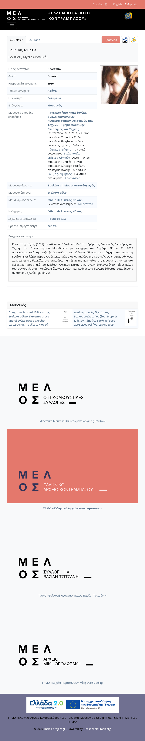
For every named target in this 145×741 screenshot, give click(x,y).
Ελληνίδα (54, 98)
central (52, 226)
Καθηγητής (15, 211)
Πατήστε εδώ (57, 218)
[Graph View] (134, 39)
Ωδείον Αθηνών (59, 157)
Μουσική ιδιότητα (19, 185)
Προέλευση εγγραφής (22, 226)
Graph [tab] (36, 40)
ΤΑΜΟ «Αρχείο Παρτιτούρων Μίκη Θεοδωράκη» (72, 682)
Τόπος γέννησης (19, 90)
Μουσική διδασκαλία (21, 200)
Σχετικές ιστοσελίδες (21, 218)
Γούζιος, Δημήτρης (60, 174)
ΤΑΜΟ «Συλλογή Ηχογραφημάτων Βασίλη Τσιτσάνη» (72, 595)
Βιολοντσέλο (72, 153)
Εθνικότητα (15, 98)
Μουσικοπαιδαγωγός (79, 185)
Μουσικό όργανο (19, 192)
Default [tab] (18, 40)
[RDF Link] (125, 39)
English (117, 4)
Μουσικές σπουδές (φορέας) (20, 115)
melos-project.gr (54, 729)
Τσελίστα (54, 185)
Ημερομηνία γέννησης (22, 83)
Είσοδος (98, 4)
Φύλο (11, 76)
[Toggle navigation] (12, 25)
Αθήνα (52, 90)
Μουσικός (55, 105)
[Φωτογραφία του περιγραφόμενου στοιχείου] (119, 84)
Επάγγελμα (15, 105)
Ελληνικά (131, 4)
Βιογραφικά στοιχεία (21, 236)
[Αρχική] (27, 16)
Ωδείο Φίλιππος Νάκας (65, 200)
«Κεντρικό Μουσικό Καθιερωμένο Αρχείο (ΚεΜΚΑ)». (72, 421)
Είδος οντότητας (18, 69)
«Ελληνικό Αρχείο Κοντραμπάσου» (69, 15)
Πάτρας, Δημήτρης (59, 149)
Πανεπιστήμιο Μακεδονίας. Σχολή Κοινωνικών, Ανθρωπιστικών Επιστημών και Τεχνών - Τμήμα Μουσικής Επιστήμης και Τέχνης (70, 121)
